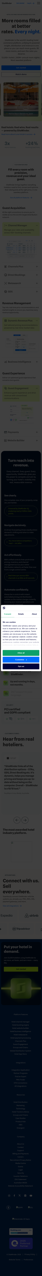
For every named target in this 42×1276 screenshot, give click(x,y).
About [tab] (34, 614)
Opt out (21, 666)
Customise (19, 660)
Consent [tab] (7, 614)
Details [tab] (21, 614)
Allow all (21, 653)
